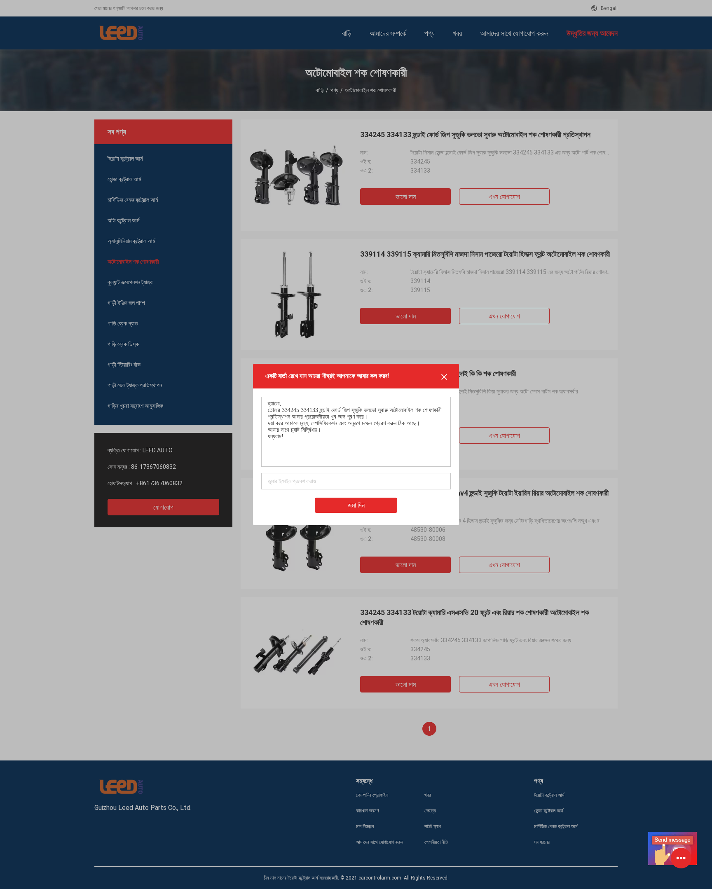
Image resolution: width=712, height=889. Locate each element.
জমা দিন (356, 505)
